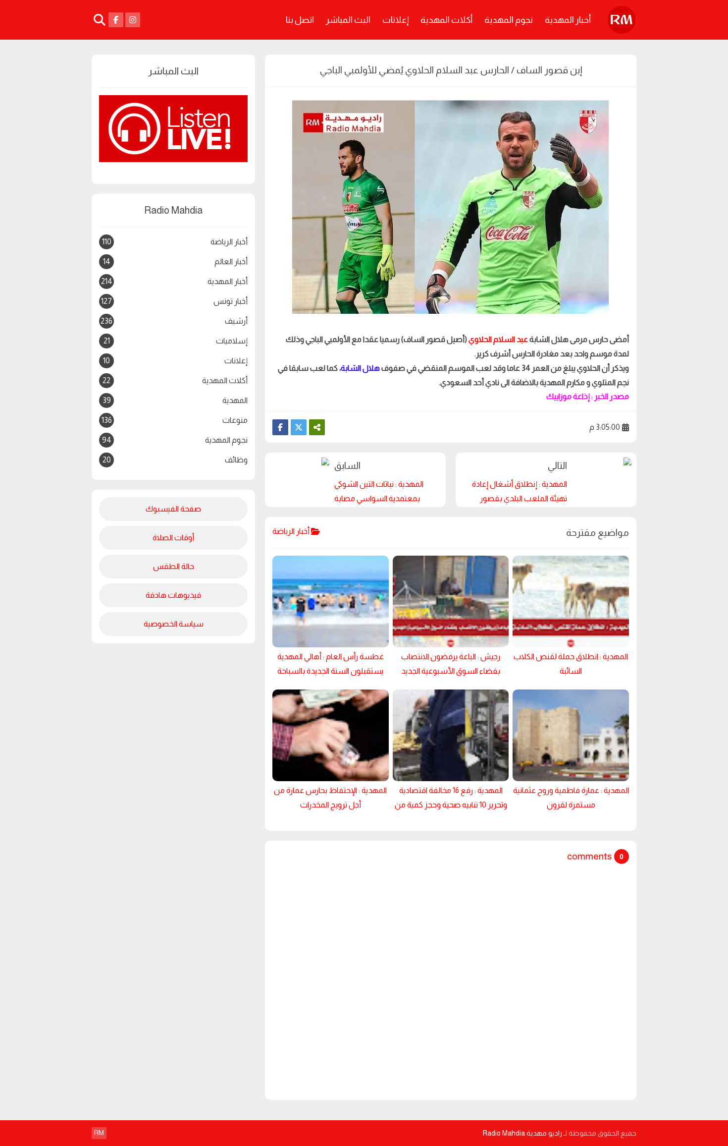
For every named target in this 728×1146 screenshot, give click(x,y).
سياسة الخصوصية (174, 624)
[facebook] (115, 19)
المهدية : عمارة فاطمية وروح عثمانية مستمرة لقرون (571, 797)
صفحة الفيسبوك (173, 509)
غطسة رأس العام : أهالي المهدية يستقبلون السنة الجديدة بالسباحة (330, 663)
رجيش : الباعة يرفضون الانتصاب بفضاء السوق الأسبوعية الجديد (450, 663)
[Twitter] (299, 427)
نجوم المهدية (508, 20)
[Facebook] (280, 427)
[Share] (317, 427)
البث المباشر (348, 20)
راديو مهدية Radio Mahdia (522, 1133)
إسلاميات (176, 341)
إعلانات (395, 20)
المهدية (175, 400)
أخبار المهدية (568, 20)
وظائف (175, 460)
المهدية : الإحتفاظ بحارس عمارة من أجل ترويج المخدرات (330, 797)
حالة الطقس (173, 566)
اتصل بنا (300, 20)
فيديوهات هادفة (173, 595)
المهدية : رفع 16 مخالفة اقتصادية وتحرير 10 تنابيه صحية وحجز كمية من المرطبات (451, 799)
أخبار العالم (175, 261)
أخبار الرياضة (175, 241)
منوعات (175, 420)
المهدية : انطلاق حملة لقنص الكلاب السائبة (571, 663)
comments (589, 856)
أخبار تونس (174, 301)
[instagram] (132, 19)
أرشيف (174, 323)
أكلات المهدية (446, 20)
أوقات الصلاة (173, 537)
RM (99, 1133)
